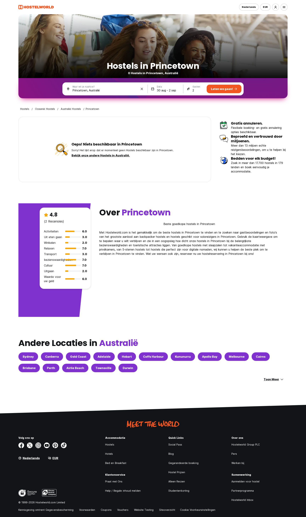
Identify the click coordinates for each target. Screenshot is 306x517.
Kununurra (183, 356)
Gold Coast (78, 356)
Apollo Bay (209, 356)
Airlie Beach (75, 368)
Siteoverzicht (167, 509)
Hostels (109, 444)
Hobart (127, 356)
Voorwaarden (87, 509)
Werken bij (237, 462)
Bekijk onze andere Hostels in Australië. (101, 155)
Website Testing (144, 509)
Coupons (106, 509)
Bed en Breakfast (115, 462)
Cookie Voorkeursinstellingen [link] (197, 509)
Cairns (260, 356)
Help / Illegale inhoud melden (123, 490)
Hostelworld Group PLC (245, 444)
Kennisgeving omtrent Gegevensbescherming (45, 509)
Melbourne (237, 356)
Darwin (128, 368)
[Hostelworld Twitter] (30, 445)
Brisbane (29, 368)
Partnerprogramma (242, 490)
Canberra (52, 356)
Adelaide (104, 356)
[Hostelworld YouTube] (47, 445)
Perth (51, 368)
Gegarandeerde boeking (183, 462)
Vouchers (122, 509)
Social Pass (175, 444)
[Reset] (142, 89)
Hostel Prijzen (176, 472)
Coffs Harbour (153, 356)
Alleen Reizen (176, 481)
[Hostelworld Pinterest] (55, 445)
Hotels (109, 453)
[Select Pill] (275, 7)
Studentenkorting (178, 490)
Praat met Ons (113, 481)
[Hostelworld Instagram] (38, 445)
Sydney (28, 356)
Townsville (103, 368)
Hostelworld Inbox (242, 499)
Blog (171, 453)
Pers (234, 453)
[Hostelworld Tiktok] (64, 445)
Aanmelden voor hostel (245, 481)
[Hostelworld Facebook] (21, 445)
